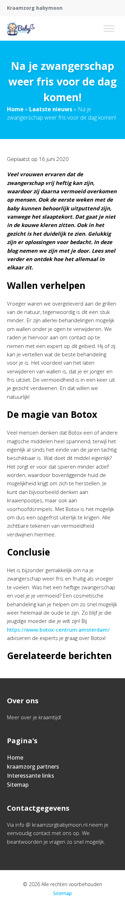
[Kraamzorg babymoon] (21, 28)
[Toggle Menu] (109, 28)
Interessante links (30, 775)
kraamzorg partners (33, 766)
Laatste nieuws (50, 109)
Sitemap (17, 784)
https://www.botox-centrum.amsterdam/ (58, 629)
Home (15, 109)
